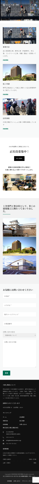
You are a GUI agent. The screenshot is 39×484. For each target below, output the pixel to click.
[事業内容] (19, 35)
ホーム (5, 417)
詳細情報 (5, 60)
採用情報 (5, 424)
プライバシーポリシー (27, 481)
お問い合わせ (23, 424)
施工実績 (22, 421)
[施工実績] (19, 72)
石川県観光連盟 (23, 476)
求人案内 (19, 158)
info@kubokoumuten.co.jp (13, 440)
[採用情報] (19, 107)
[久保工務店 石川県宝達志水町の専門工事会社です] (11, 4)
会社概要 (22, 417)
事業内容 (5, 421)
